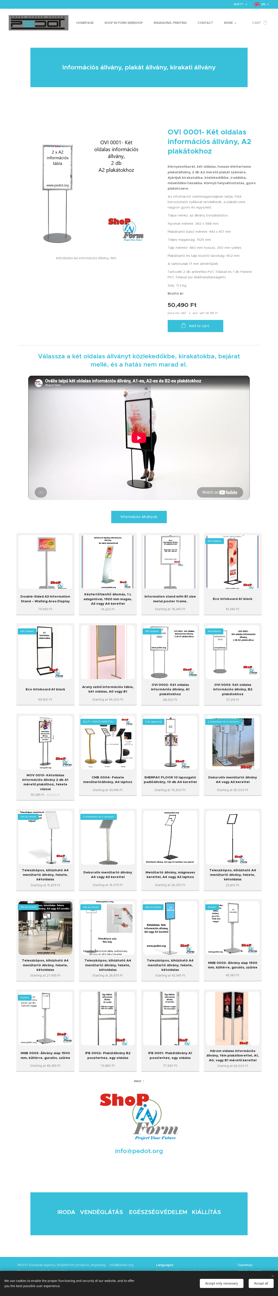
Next (137, 1081)
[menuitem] (87, 22)
